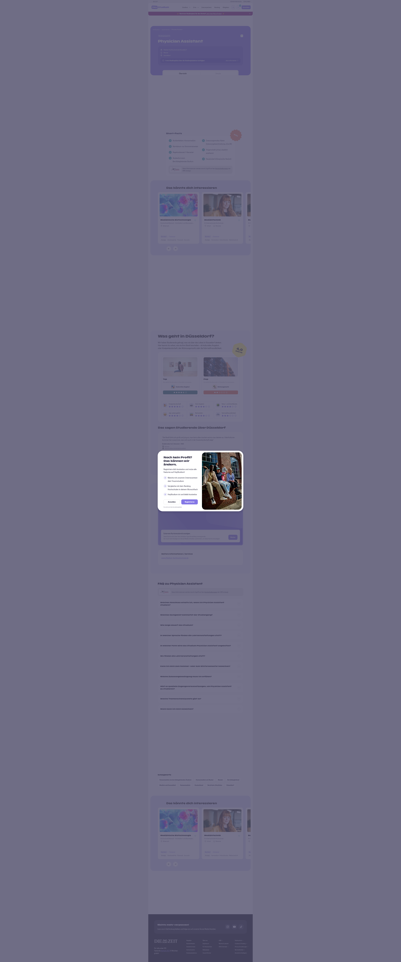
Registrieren (189, 502)
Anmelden (172, 502)
